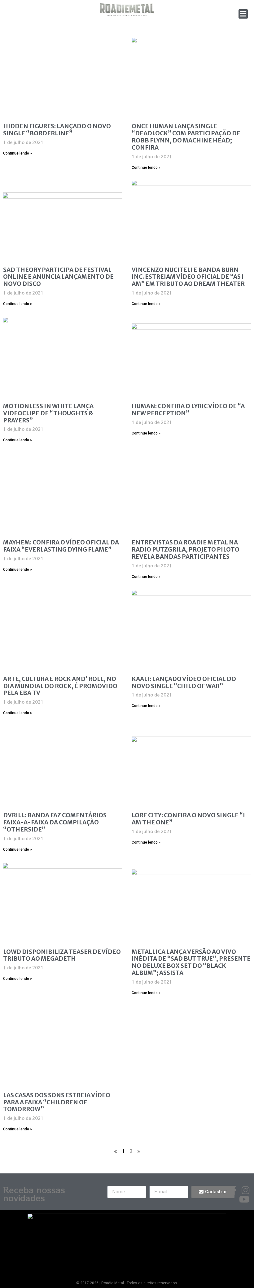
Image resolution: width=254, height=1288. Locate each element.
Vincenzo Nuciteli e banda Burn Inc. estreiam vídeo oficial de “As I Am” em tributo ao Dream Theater (188, 277)
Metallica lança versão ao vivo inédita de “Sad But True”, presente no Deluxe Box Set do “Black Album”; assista (191, 962)
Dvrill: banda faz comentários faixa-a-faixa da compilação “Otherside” (55, 822)
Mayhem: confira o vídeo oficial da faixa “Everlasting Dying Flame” (61, 546)
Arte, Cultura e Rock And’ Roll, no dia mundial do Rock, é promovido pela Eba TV (60, 686)
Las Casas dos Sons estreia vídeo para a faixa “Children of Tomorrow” (56, 1102)
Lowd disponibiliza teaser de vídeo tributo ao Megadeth (62, 955)
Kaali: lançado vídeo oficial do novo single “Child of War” (184, 682)
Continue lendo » (17, 153)
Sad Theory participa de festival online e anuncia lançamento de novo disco (58, 277)
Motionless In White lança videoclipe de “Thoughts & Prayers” (48, 413)
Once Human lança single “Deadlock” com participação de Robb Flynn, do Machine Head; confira (186, 136)
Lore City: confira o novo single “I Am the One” (188, 818)
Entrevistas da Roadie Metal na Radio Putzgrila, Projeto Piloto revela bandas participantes (185, 549)
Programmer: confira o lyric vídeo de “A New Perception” (188, 409)
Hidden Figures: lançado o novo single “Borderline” (57, 129)
